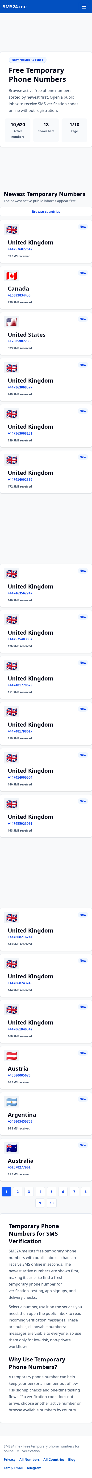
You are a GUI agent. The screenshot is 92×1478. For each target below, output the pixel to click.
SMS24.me (15, 6)
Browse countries (46, 211)
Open (23, 1468)
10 (52, 1203)
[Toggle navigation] (84, 6)
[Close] (83, 1453)
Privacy (10, 1459)
